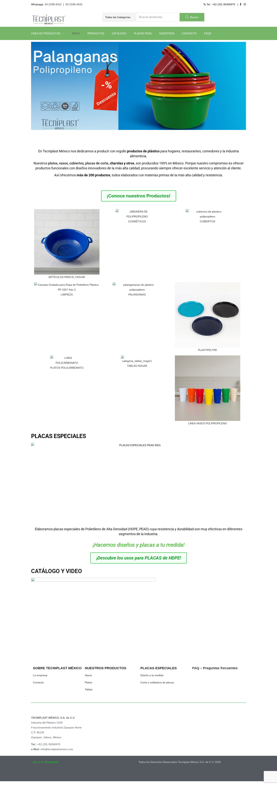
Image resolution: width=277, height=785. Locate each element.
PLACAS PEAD (143, 33)
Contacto (38, 682)
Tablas (89, 689)
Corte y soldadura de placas (157, 682)
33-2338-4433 (73, 4)
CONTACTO (189, 33)
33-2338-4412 (53, 4)
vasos (63, 163)
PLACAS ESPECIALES (58, 436)
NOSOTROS (166, 33)
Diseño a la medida (151, 675)
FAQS (207, 33)
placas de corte (96, 163)
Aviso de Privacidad (45, 762)
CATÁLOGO (119, 33)
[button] (119, 17)
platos (52, 163)
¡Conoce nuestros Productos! (138, 195)
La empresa (40, 675)
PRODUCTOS (95, 33)
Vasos (88, 675)
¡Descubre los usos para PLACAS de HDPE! (138, 558)
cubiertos (76, 163)
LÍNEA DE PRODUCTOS (46, 33)
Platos (88, 682)
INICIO (76, 33)
